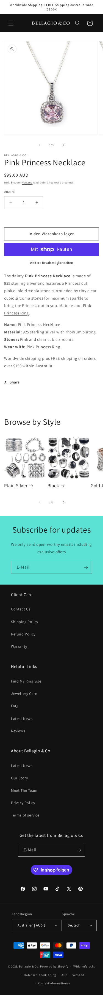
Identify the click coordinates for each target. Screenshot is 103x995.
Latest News (22, 718)
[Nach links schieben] (40, 145)
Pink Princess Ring (43, 346)
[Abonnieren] (86, 567)
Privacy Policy (23, 802)
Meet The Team (24, 790)
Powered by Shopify (54, 966)
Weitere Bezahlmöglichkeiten (51, 263)
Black (53, 486)
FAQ (14, 705)
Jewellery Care (24, 693)
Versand (27, 182)
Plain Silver (15, 486)
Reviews (18, 730)
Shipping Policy (24, 621)
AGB (64, 975)
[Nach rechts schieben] (64, 145)
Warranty (19, 646)
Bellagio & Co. (29, 966)
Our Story (19, 777)
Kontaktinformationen (54, 983)
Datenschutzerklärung (40, 975)
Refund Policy (23, 634)
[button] (11, 23)
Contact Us (20, 609)
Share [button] (15, 382)
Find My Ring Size (26, 681)
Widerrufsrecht (84, 966)
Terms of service (25, 815)
